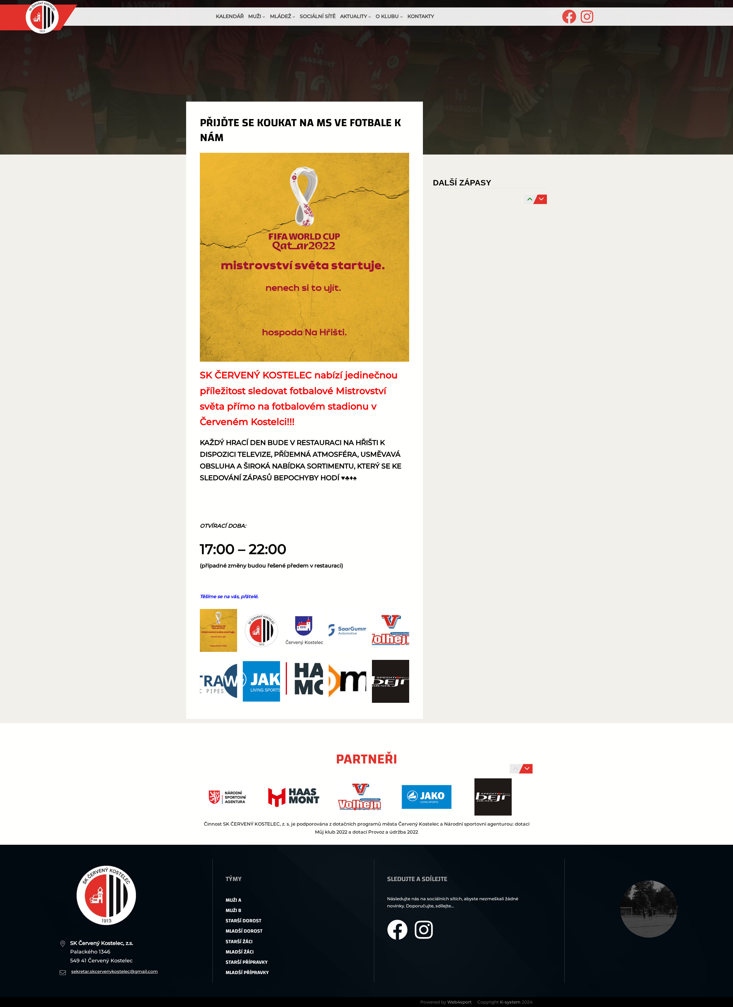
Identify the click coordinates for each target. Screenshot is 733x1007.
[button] (355, 809)
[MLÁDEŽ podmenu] (293, 16)
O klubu (387, 16)
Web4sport (459, 1002)
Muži (254, 16)
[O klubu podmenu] (401, 16)
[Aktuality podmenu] (369, 16)
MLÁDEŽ (280, 16)
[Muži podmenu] (263, 16)
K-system (510, 1002)
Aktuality (353, 16)
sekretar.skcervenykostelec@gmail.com (114, 971)
